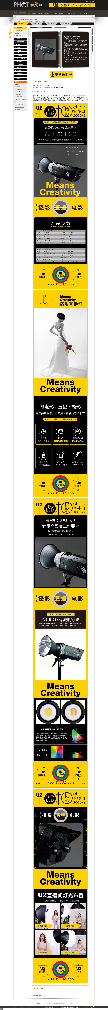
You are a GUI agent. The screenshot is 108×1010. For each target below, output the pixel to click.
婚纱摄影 (34, 14)
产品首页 (36, 21)
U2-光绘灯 (17, 86)
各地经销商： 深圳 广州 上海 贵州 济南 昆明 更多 (25, 19)
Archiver (56, 1007)
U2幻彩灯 (17, 84)
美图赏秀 (46, 14)
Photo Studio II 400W (19, 104)
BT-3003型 (17, 109)
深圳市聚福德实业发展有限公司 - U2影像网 (23, 21)
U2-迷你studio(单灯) (19, 94)
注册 (93, 1)
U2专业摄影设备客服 (57, 1003)
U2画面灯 (17, 33)
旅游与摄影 (67, 14)
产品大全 (46, 1007)
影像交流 (85, 14)
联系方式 (38, 1003)
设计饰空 (79, 14)
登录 (87, 1)
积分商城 (73, 14)
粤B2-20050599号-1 (85, 1007)
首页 (29, 14)
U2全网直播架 (18, 35)
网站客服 (49, 1003)
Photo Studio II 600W (19, 102)
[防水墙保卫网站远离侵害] (93, 1007)
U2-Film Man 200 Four (20, 89)
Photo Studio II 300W (19, 107)
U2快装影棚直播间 (19, 30)
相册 (56, 14)
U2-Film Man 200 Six (19, 91)
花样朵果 (61, 14)
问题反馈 (44, 1003)
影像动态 (40, 14)
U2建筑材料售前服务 (68, 1003)
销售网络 (51, 1007)
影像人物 (51, 14)
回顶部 (2, 1009)
